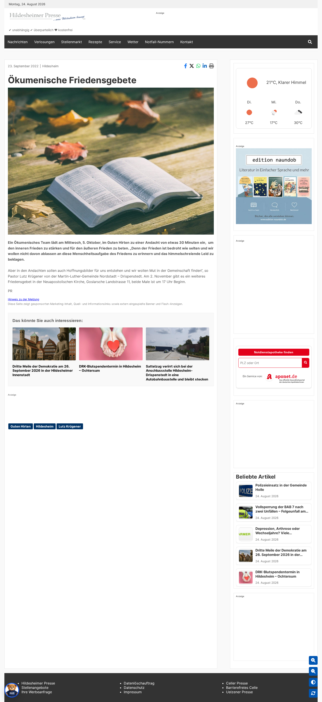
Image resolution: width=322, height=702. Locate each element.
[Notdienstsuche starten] (305, 363)
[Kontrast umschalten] (313, 682)
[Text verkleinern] (313, 671)
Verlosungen (44, 42)
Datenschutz (134, 687)
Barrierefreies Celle (242, 687)
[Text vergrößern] (313, 660)
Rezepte (95, 42)
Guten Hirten (21, 426)
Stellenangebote (34, 687)
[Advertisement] (235, 24)
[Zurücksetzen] (313, 693)
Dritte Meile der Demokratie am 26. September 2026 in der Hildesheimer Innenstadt (42, 370)
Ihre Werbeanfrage (36, 692)
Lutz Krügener (70, 426)
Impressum (133, 692)
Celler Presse (237, 683)
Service (115, 42)
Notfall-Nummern (159, 42)
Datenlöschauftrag (139, 683)
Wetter (132, 42)
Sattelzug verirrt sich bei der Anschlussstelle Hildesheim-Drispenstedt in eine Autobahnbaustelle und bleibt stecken (177, 372)
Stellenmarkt (71, 42)
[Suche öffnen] (310, 41)
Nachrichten (18, 42)
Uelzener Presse (239, 692)
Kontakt (186, 42)
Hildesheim (50, 66)
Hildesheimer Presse (38, 683)
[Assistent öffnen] (11, 690)
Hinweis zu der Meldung (23, 299)
